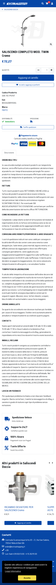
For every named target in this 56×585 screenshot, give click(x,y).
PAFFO (5, 110)
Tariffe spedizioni (29, 127)
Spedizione (34, 118)
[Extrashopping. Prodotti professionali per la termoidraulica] (17, 3)
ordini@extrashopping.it (15, 546)
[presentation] (49, 463)
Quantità (5, 70)
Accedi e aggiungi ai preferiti (29, 84)
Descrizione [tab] (9, 152)
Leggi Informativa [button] (13, 571)
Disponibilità (7, 118)
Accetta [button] (27, 578)
